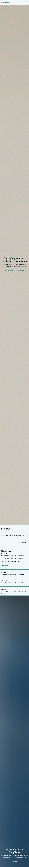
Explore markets (9, 270)
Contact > (24, 542)
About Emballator (5, 565)
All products (20, 270)
